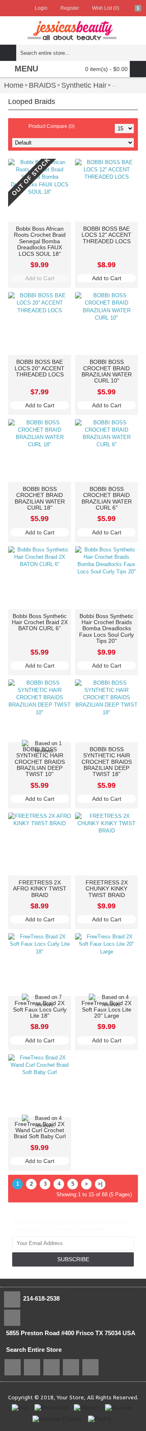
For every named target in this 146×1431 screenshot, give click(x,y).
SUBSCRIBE (73, 1259)
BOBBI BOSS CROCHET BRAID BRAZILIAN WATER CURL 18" (40, 498)
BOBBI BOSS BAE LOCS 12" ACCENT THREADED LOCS (106, 234)
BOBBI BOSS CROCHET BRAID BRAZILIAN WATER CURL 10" (107, 371)
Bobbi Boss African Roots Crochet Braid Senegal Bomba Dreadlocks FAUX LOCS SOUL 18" (40, 241)
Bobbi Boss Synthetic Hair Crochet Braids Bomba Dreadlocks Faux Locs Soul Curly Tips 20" (106, 628)
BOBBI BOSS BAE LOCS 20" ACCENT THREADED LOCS (39, 368)
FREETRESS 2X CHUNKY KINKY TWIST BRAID (107, 888)
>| (100, 1184)
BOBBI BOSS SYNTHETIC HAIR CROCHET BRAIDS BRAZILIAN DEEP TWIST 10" (40, 762)
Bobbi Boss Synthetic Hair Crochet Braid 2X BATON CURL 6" (40, 622)
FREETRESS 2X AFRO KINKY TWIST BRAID (40, 888)
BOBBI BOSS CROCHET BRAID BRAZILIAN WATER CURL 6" (107, 498)
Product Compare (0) (51, 126)
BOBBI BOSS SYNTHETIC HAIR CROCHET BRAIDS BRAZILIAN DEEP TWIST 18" (107, 762)
